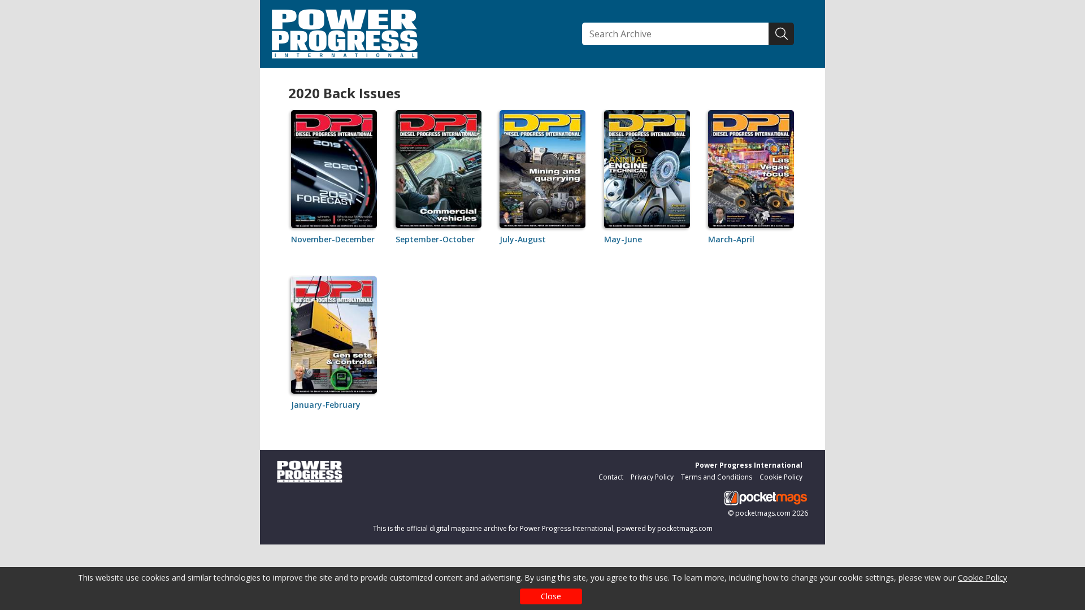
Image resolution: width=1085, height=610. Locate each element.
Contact (610, 477)
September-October (435, 239)
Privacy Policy (652, 477)
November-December (333, 239)
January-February (326, 404)
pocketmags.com (763, 513)
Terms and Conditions (716, 477)
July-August (523, 239)
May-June (623, 239)
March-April (731, 239)
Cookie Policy (982, 577)
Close (551, 596)
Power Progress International (748, 465)
